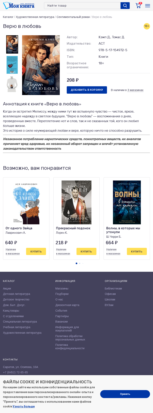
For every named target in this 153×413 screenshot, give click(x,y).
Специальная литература (20, 321)
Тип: (70, 57)
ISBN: (71, 50)
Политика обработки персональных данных (70, 338)
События (61, 310)
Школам (110, 299)
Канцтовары (11, 310)
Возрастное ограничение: (78, 65)
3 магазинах (135, 90)
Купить (36, 251)
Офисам (110, 293)
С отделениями (13, 316)
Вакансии (61, 321)
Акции (7, 288)
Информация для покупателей (67, 329)
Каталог (8, 17)
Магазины (61, 288)
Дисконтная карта (67, 305)
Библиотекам (113, 288)
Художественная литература (35, 17)
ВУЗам (109, 305)
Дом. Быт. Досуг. (14, 305)
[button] (76, 263)
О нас (59, 299)
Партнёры (62, 316)
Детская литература (16, 293)
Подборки (62, 293)
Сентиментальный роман (73, 17)
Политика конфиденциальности (69, 346)
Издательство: (79, 43)
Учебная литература (16, 327)
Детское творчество (16, 299)
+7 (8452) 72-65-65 (15, 372)
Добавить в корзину (87, 89)
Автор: (72, 37)
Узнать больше (24, 406)
